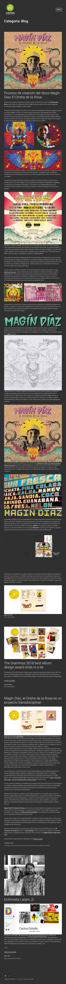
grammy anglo (23, 845)
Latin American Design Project (37, 935)
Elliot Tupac (7, 779)
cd (4, 845)
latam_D (19, 958)
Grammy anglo (38, 839)
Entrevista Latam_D (19, 900)
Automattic (31, 979)
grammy (17, 845)
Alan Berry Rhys (22, 779)
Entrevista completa (10, 952)
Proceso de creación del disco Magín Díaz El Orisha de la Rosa (32, 95)
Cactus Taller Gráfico (9, 617)
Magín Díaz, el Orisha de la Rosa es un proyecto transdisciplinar (33, 700)
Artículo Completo (9, 680)
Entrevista (14, 958)
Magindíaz (41, 845)
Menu (59, 9)
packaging (47, 845)
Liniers (52, 777)
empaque (12, 845)
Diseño (9, 958)
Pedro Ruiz (57, 777)
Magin (36, 845)
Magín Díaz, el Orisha (10, 736)
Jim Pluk (14, 779)
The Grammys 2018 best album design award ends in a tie (28, 665)
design (7, 845)
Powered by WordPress (10, 979)
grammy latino (30, 845)
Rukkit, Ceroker (31, 779)
